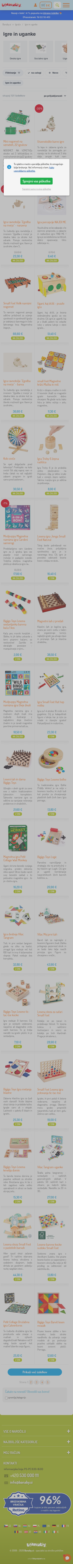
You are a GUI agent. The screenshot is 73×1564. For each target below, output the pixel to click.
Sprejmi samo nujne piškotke (36, 189)
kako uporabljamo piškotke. (34, 169)
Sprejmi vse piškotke (37, 181)
